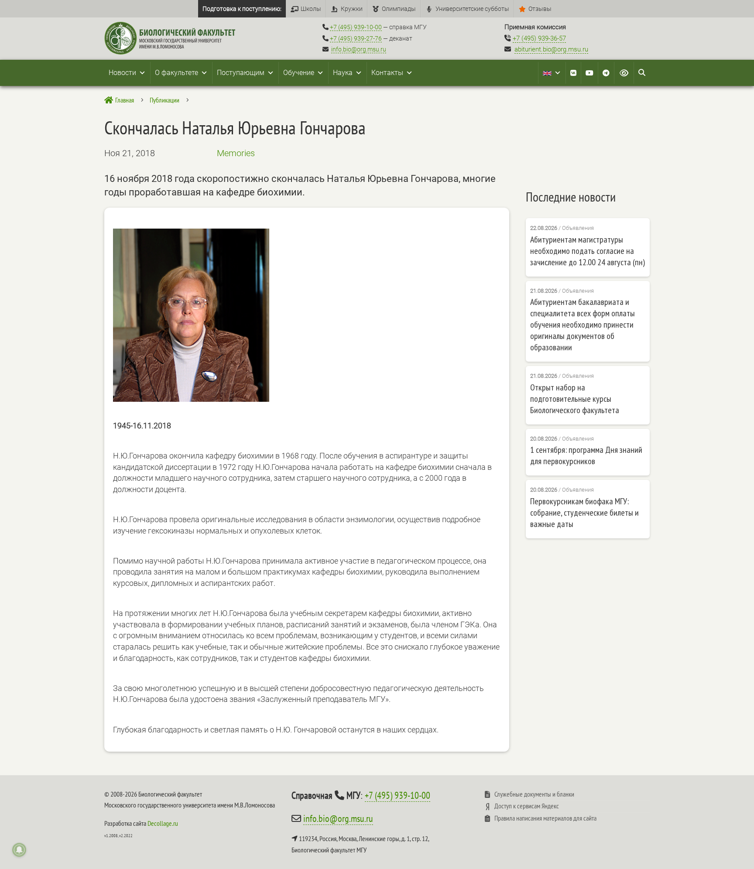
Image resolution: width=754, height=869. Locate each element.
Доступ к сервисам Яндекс (526, 805)
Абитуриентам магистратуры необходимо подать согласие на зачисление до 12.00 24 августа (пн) (587, 251)
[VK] (573, 73)
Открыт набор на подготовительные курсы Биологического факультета (574, 399)
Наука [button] (343, 72)
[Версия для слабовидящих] (624, 73)
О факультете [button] (176, 72)
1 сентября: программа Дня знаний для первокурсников (586, 455)
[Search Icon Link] (642, 73)
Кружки (352, 8)
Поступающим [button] (240, 72)
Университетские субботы (472, 8)
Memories (236, 153)
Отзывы (540, 8)
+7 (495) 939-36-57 (539, 38)
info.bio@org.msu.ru (358, 49)
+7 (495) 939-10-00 (356, 27)
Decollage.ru (162, 823)
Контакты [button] (387, 72)
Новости (122, 72)
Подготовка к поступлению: (241, 8)
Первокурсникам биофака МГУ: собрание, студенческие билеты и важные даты (584, 513)
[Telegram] (606, 73)
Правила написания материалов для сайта (545, 818)
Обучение (298, 72)
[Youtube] (589, 73)
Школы (311, 8)
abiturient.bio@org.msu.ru (551, 49)
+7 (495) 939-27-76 (356, 38)
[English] (552, 73)
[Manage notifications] (19, 850)
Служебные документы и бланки (534, 794)
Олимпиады (399, 8)
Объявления (578, 228)
